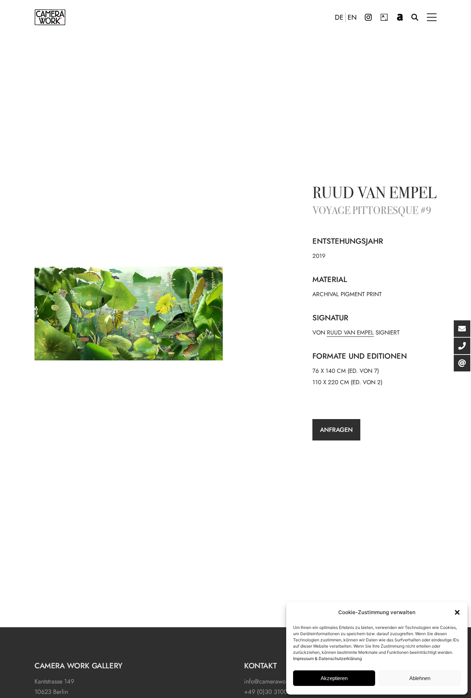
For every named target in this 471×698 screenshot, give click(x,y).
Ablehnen (419, 678)
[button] (457, 612)
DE (339, 17)
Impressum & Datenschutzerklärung (327, 658)
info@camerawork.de (271, 681)
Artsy (384, 17)
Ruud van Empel (374, 194)
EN (352, 17)
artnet (399, 17)
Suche (414, 17)
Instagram (368, 17)
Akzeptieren (334, 678)
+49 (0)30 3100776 (270, 691)
